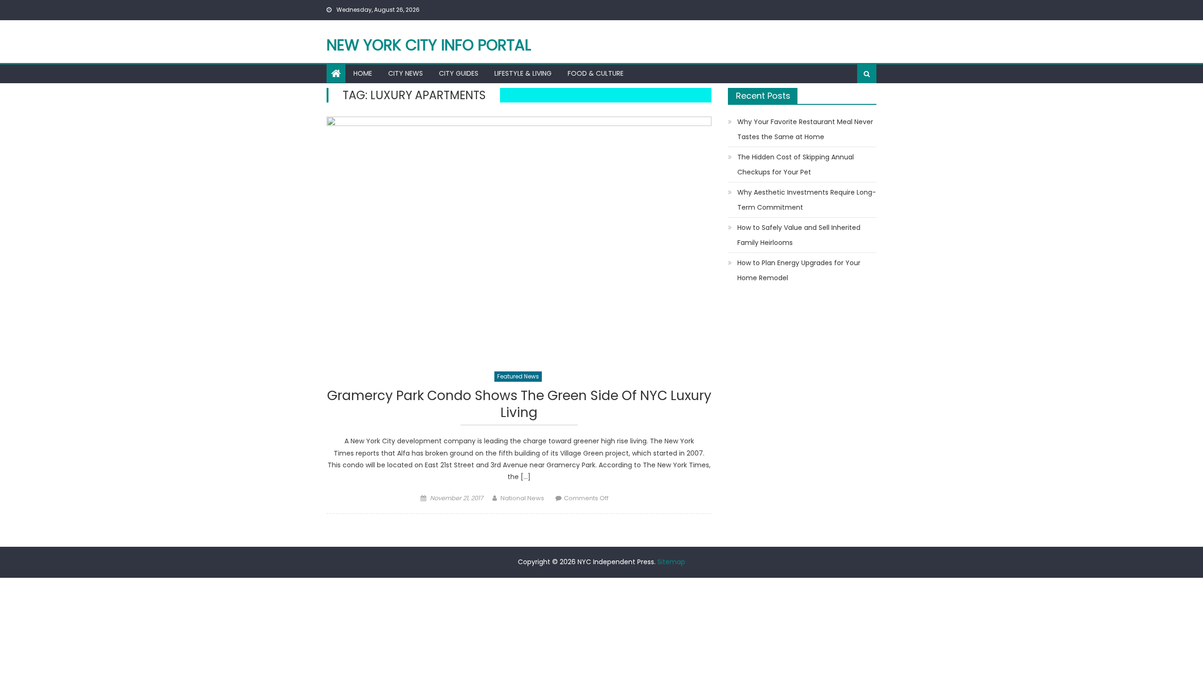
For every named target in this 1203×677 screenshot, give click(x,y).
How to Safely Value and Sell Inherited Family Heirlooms (798, 235)
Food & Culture (596, 73)
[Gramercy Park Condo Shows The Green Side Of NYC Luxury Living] (519, 239)
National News (522, 498)
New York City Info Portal (429, 44)
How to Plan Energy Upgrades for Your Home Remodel (798, 270)
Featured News (518, 376)
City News (405, 73)
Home (362, 73)
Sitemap (671, 562)
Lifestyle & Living (523, 73)
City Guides (458, 73)
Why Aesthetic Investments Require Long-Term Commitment (806, 200)
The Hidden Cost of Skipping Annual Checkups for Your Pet (795, 164)
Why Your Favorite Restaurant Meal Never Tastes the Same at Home (805, 129)
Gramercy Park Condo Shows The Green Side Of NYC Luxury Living (519, 404)
